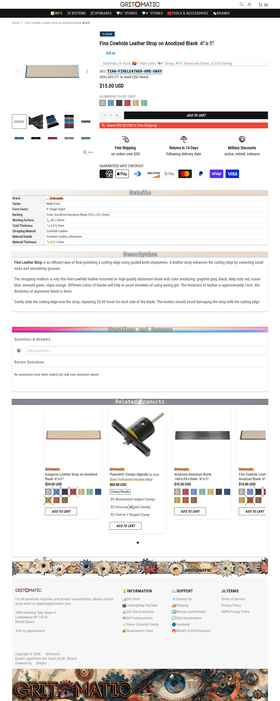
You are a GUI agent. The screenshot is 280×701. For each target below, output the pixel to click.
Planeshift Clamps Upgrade (105, 476)
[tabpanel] (43, 466)
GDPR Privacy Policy (235, 612)
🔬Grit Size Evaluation (138, 612)
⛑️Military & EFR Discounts (191, 631)
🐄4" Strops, (166, 63)
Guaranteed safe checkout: (122, 166)
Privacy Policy (231, 605)
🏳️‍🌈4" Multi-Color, (144, 63)
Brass (19, 500)
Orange (136, 103)
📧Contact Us (181, 599)
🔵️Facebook (181, 624)
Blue (111, 103)
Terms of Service (233, 599)
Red (127, 103)
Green (144, 103)
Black (119, 103)
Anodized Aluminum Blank (163, 476)
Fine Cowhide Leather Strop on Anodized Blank (231, 476)
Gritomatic (140, 4)
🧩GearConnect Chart (137, 631)
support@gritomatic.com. (54, 604)
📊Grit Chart (131, 599)
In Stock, (125, 63)
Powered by (31, 663)
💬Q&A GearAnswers (186, 618)
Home (15, 23)
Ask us (110, 53)
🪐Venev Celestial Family (140, 624)
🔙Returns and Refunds (189, 612)
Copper (27, 500)
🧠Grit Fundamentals (137, 618)
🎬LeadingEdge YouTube (140, 605)
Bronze (35, 500)
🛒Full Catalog (221, 63)
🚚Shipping (180, 605)
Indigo (68, 492)
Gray (103, 103)
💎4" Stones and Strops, (192, 63)
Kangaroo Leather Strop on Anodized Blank (42, 476)
